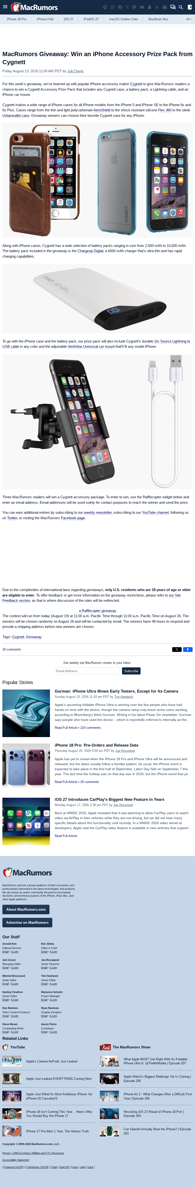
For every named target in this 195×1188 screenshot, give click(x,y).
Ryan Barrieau (50, 1008)
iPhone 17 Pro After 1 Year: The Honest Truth (57, 1131)
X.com (14, 951)
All (189, 19)
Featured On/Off (13, 1167)
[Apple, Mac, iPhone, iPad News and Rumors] (34, 12)
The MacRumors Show (132, 1047)
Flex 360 (164, 110)
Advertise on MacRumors (27, 922)
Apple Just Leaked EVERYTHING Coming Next (59, 1078)
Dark (90, 1167)
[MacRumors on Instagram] (112, 7)
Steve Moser (10, 1024)
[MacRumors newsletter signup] (164, 7)
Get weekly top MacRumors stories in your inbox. (97, 663)
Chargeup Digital (90, 251)
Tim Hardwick (123, 697)
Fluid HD (64, 1167)
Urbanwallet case (15, 115)
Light (82, 1167)
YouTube (17, 1047)
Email (5, 951)
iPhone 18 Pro (16, 19)
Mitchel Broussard (13, 975)
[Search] (182, 7)
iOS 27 (68, 19)
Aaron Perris (49, 1024)
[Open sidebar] (190, 7)
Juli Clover (75, 71)
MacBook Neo (158, 19)
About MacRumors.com (26, 909)
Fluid (54, 1167)
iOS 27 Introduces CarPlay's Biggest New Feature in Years (109, 799)
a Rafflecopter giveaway (97, 611)
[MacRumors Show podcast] (104, 7)
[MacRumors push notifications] (149, 7)
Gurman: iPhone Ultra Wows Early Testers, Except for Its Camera (116, 691)
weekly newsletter (98, 512)
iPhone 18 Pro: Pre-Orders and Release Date (96, 745)
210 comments (90, 727)
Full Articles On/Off (37, 1167)
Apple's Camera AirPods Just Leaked (51, 1061)
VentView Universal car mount (91, 346)
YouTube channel (155, 512)
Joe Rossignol (125, 751)
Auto (75, 1167)
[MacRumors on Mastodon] (134, 7)
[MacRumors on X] (127, 7)
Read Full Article (66, 727)
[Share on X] (177, 649)
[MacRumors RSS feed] (157, 7)
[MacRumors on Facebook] (120, 7)
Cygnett (136, 84)
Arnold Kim (9, 943)
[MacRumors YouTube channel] (142, 7)
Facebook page (73, 518)
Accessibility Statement (15, 1160)
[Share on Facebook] (188, 649)
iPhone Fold (45, 19)
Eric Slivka (47, 943)
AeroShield (101, 110)
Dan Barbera (10, 1008)
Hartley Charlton (12, 992)
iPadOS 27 (91, 19)
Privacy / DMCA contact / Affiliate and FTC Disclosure (33, 1153)
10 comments (11, 649)
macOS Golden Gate (123, 19)
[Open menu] (5, 7)
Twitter (12, 518)
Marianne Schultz (52, 992)
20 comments (89, 782)
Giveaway (34, 637)
